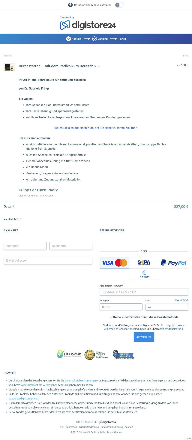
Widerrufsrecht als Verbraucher (39, 385)
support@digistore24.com (24, 398)
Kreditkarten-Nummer (111, 286)
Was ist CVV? (181, 300)
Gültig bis (105, 300)
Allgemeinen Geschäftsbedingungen (125, 328)
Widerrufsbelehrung (171, 328)
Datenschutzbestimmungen (80, 380)
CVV (148, 300)
